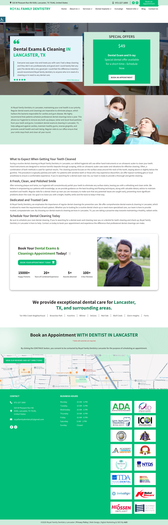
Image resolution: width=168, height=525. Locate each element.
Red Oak (104, 315)
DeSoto (93, 315)
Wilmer (82, 315)
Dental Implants (102, 8)
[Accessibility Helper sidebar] (2, 19)
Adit (125, 522)
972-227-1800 (121, 2)
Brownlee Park (56, 315)
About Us (74, 8)
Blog (143, 8)
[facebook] (133, 2)
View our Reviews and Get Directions (24, 360)
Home (64, 8)
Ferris (146, 315)
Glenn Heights (133, 315)
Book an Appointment (149, 2)
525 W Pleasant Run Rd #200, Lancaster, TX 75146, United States (40, 2)
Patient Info (131, 8)
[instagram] (137, 2)
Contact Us (153, 8)
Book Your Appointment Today (35, 262)
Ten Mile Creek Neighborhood (32, 315)
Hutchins (71, 315)
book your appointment (69, 223)
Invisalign (119, 8)
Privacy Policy (82, 522)
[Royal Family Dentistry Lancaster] (30, 9)
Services (86, 8)
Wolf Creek (117, 315)
